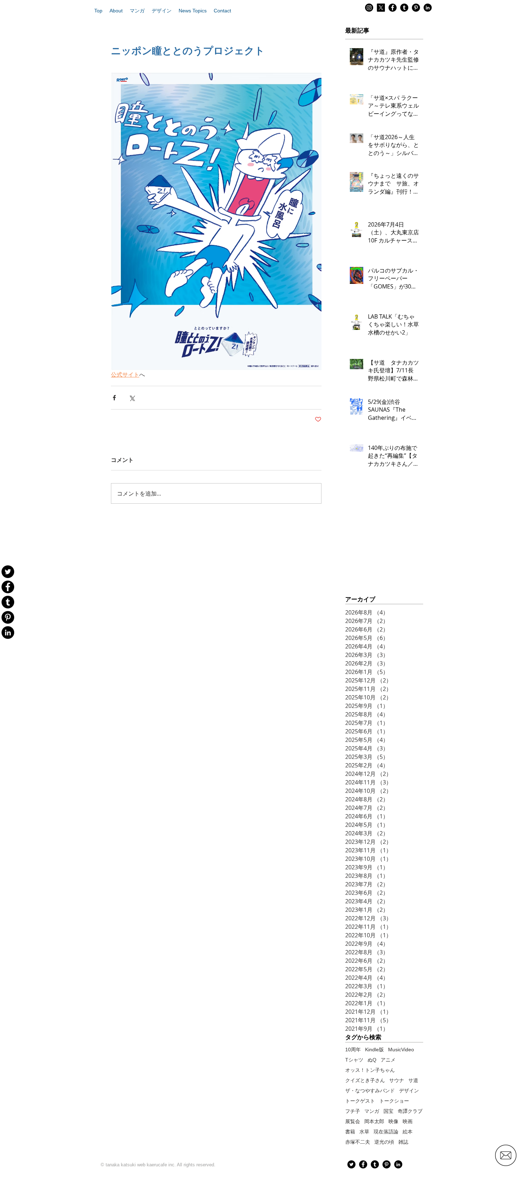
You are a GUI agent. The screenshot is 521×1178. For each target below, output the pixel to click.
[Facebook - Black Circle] (392, 8)
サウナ (396, 1080)
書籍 (350, 1131)
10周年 (353, 1049)
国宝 (388, 1111)
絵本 (408, 1131)
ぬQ (372, 1060)
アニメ (388, 1060)
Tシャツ (354, 1060)
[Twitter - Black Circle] (351, 1164)
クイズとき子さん (365, 1080)
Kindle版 (374, 1049)
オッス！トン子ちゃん (370, 1070)
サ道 (413, 1080)
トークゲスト (360, 1101)
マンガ (371, 1111)
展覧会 (352, 1121)
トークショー (394, 1101)
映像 (393, 1121)
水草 (364, 1131)
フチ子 (352, 1111)
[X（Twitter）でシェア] (131, 397)
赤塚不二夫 (357, 1142)
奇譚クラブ (410, 1111)
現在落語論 (386, 1131)
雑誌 (403, 1142)
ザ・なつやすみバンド (370, 1090)
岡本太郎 (374, 1121)
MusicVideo (401, 1049)
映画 (408, 1121)
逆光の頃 (384, 1142)
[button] (116, 11)
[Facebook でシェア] (114, 397)
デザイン (409, 1090)
